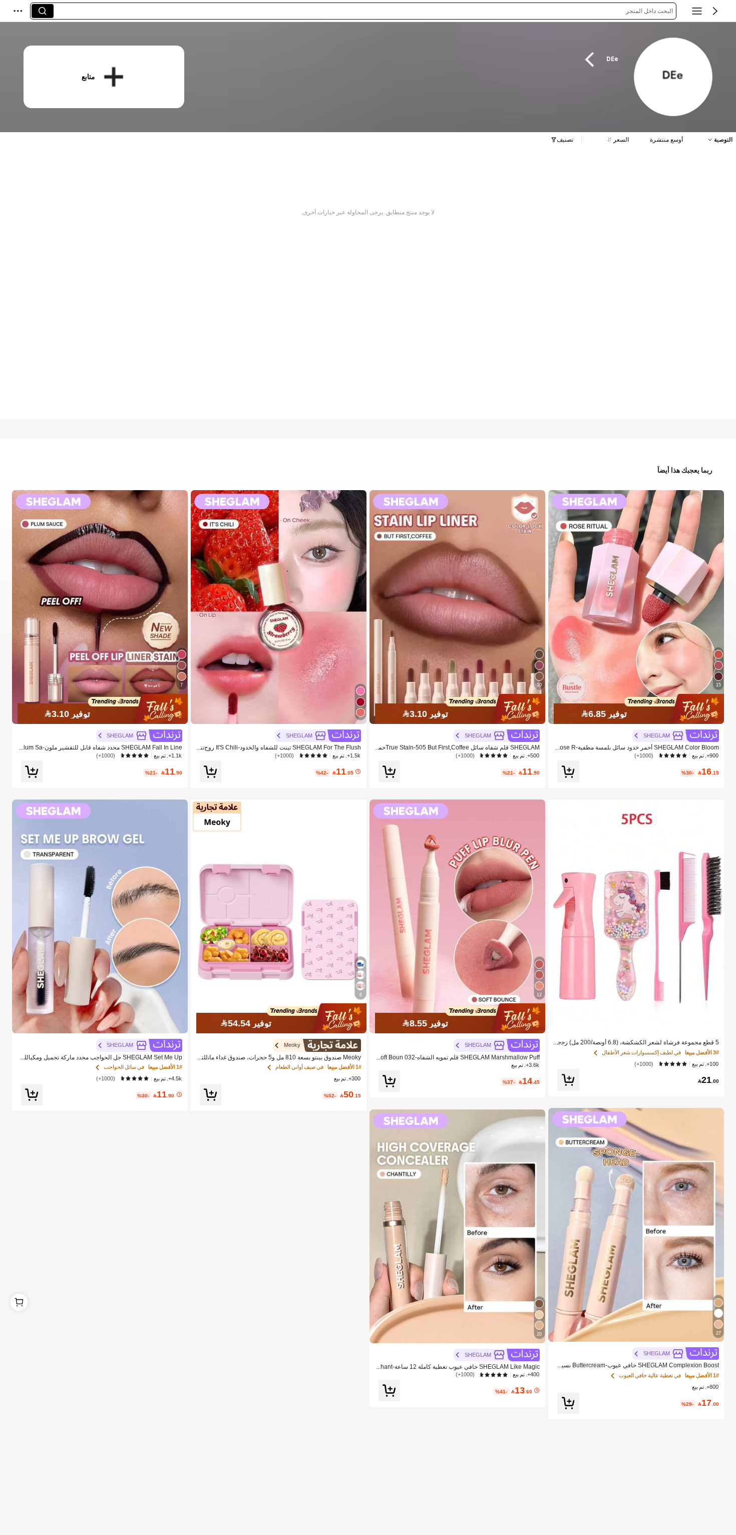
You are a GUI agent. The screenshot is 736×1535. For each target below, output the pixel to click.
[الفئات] (697, 11)
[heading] (413, 59)
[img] (636, 709)
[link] (672, 77)
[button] (715, 11)
